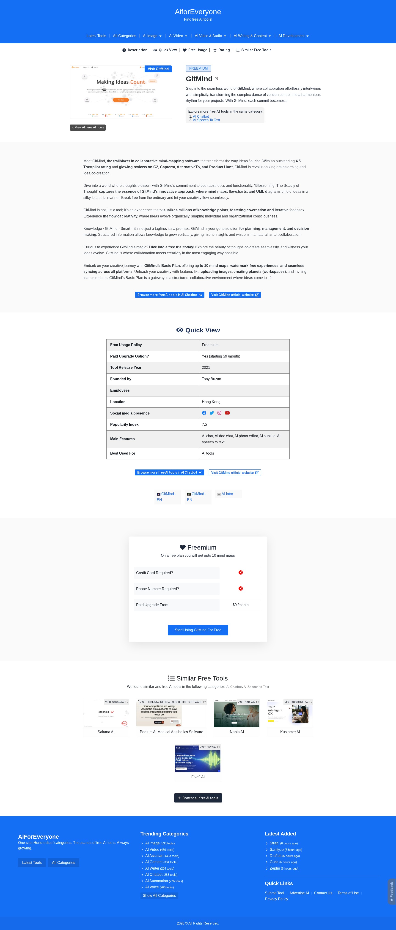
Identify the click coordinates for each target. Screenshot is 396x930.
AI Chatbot (201, 116)
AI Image (160, 843)
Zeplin (284, 868)
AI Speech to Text (206, 120)
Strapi (284, 843)
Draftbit (285, 856)
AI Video (159, 849)
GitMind (199, 79)
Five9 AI (198, 777)
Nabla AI (237, 732)
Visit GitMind (158, 69)
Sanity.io (286, 849)
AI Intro (227, 494)
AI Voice (159, 887)
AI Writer (159, 868)
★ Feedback (391, 891)
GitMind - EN (166, 497)
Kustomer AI (290, 732)
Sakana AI (106, 732)
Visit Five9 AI (208, 747)
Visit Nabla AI (246, 702)
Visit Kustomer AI (296, 702)
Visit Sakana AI (114, 702)
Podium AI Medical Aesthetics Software (171, 732)
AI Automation (164, 881)
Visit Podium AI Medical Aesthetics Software (171, 702)
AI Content (161, 862)
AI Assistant (162, 856)
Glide (283, 862)
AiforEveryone (198, 12)
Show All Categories (159, 895)
